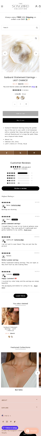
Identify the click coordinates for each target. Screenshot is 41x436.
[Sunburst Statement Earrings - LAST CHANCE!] (10, 316)
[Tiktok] (14, 422)
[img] (6, 202)
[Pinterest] (10, 422)
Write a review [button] (20, 188)
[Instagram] (7, 422)
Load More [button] (20, 296)
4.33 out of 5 (26, 167)
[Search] (36, 27)
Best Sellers (19, 390)
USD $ (6, 416)
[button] (17, 90)
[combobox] (20, 27)
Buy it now (20, 120)
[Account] (36, 6)
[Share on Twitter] (20, 153)
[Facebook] (3, 422)
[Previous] (5, 53)
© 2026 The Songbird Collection (13, 431)
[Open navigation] (4, 6)
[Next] (36, 53)
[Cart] (40, 6)
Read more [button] (27, 230)
